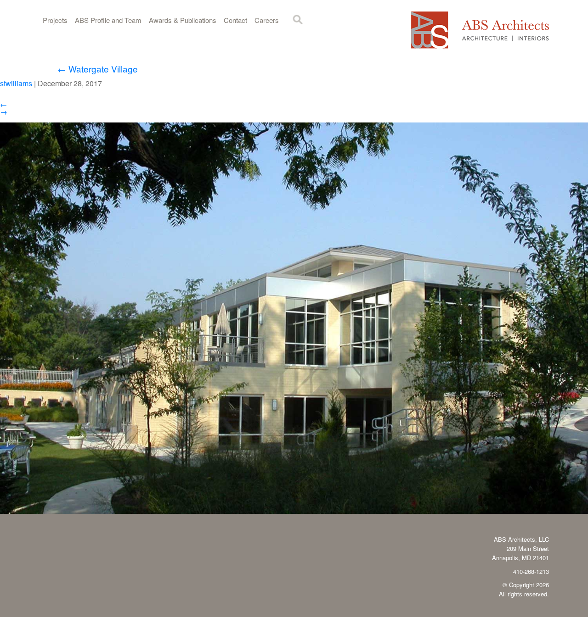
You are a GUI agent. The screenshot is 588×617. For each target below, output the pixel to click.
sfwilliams (16, 83)
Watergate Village (97, 68)
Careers (266, 20)
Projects (55, 20)
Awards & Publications (182, 20)
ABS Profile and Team (108, 20)
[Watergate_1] (294, 511)
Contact (235, 20)
